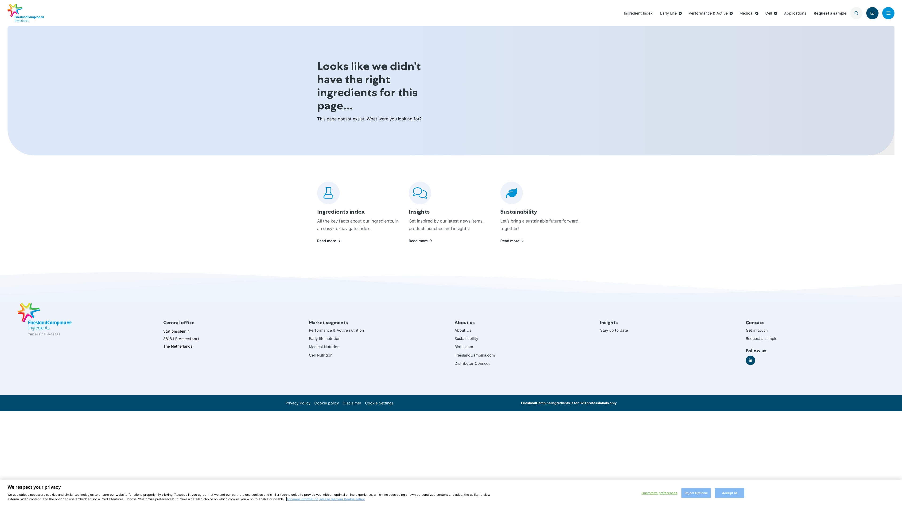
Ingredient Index (638, 13)
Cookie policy (326, 403)
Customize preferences (659, 493)
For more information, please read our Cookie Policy (326, 499)
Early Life (668, 13)
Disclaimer (352, 403)
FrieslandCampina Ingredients (26, 13)
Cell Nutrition (320, 355)
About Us (463, 330)
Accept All (729, 493)
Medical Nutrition (324, 346)
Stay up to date (614, 330)
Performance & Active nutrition (336, 330)
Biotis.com (464, 346)
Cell (768, 13)
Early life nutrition (324, 338)
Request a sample (830, 13)
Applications (795, 13)
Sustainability (466, 338)
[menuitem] (638, 13)
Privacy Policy (298, 403)
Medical (746, 13)
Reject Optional (696, 493)
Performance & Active (708, 13)
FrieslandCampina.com (475, 355)
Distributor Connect (472, 363)
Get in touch (757, 330)
